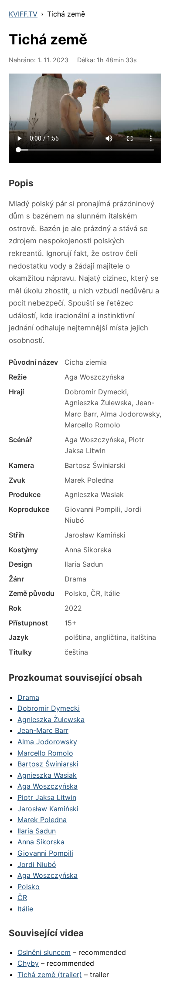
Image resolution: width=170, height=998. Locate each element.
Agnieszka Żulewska (51, 719)
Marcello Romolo (45, 753)
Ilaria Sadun (36, 831)
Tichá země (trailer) (49, 974)
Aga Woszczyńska (47, 786)
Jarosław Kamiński (47, 808)
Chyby (28, 963)
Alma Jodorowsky (47, 741)
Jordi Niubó (36, 864)
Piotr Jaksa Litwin (46, 797)
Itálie (25, 908)
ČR (22, 897)
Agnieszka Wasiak (47, 775)
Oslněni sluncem (44, 952)
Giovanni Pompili (45, 853)
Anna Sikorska (41, 841)
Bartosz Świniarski (47, 763)
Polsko (28, 886)
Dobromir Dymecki (48, 708)
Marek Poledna (42, 819)
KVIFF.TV (23, 14)
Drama (28, 697)
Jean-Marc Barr (42, 730)
